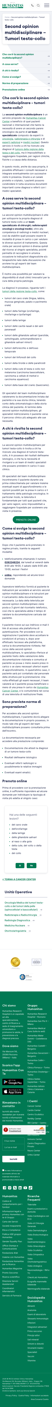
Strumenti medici (35, 1348)
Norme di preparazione (15, 83)
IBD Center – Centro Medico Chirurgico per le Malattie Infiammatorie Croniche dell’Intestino (38, 1129)
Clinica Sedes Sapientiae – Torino (36, 1080)
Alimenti (31, 1306)
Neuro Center (33, 1150)
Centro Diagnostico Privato (36, 1145)
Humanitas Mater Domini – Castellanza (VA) (37, 1038)
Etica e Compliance (11, 1230)
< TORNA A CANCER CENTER (19, 879)
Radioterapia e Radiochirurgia (21, 914)
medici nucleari (31, 142)
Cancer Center (34, 1106)
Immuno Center (34, 1139)
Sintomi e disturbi (35, 1343)
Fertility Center (34, 1118)
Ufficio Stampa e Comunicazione (10, 1247)
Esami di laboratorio (36, 1314)
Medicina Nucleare (15, 925)
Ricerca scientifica (10, 1277)
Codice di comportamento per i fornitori (12, 1204)
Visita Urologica (34, 1266)
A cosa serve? (10, 64)
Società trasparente (11, 1226)
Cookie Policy (23, 1395)
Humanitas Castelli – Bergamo (36, 1047)
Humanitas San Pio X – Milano (38, 1022)
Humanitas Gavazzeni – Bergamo (38, 1054)
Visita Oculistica (34, 1250)
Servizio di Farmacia (11, 1295)
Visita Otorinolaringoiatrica (37, 1260)
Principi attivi (33, 1335)
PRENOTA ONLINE (26, 519)
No (31, 865)
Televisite (31, 1204)
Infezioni (31, 1322)
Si (20, 865)
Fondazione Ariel (10, 1253)
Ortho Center (33, 1154)
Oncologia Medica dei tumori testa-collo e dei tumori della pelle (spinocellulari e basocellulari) (24, 906)
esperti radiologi (11, 142)
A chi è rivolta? (10, 70)
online (8, 575)
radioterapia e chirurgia (27, 138)
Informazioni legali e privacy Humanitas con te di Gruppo (13, 1214)
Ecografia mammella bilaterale (37, 1283)
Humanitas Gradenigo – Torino (38, 1073)
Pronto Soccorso (10, 1272)
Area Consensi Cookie (40, 1399)
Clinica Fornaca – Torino (38, 1067)
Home (7, 17)
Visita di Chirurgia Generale (35, 1224)
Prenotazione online (13, 89)
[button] (46, 5)
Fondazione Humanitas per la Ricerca (13, 1262)
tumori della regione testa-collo (19, 291)
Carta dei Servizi (10, 1221)
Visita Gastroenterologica (36, 1240)
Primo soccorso (34, 1331)
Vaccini (30, 1356)
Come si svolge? (11, 76)
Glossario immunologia (37, 1318)
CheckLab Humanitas (37, 1277)
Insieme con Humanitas (13, 1257)
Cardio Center (34, 1110)
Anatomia (31, 1310)
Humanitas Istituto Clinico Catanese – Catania (36, 1089)
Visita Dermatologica (37, 1230)
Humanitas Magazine (12, 1268)
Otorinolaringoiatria (15, 930)
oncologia (7, 138)
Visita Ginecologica (36, 1246)
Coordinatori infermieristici (8, 1290)
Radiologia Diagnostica (17, 920)
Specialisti (32, 1352)
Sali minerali (33, 1339)
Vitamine (31, 1360)
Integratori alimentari (37, 1327)
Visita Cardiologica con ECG (38, 1217)
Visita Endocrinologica (37, 1234)
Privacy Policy (11, 1395)
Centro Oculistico (35, 1114)
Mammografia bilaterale (38, 1288)
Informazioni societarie (39, 1395)
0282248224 (12, 562)
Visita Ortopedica (35, 1254)
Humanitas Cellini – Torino (36, 1062)
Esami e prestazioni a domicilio (37, 1210)
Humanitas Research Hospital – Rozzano (37, 1015)
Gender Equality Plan (12, 1241)
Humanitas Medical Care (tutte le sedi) (36, 1030)
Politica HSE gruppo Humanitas (11, 1235)
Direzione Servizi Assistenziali (10, 1282)
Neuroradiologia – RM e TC (38, 1271)
